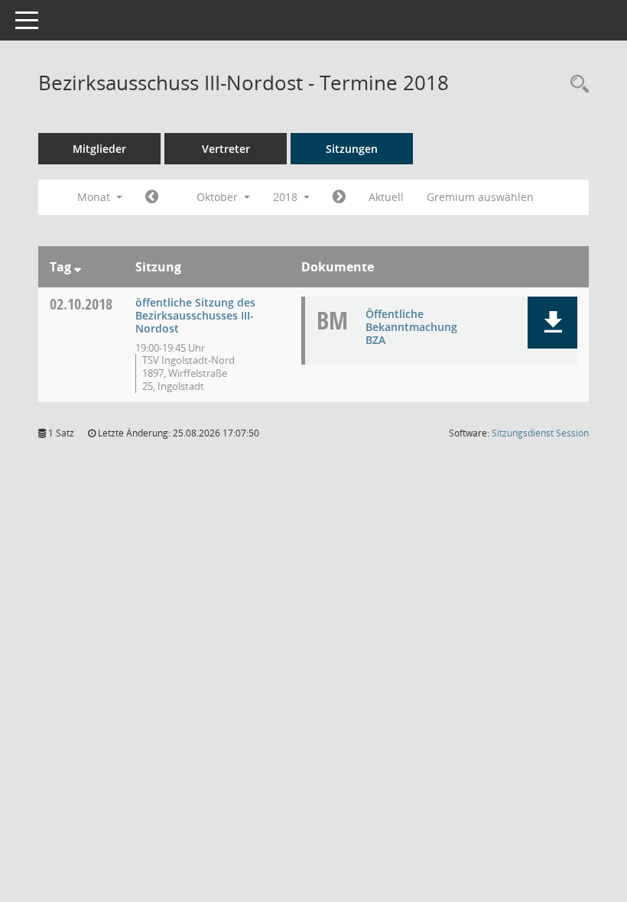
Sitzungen (352, 148)
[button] (552, 323)
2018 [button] (287, 197)
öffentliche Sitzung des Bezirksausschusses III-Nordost (195, 315)
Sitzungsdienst (540, 433)
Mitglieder (99, 148)
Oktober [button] (219, 197)
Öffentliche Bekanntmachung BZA (411, 327)
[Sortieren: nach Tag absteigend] (77, 266)
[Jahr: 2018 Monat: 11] (339, 197)
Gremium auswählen (480, 197)
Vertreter (226, 148)
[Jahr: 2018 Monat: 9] (152, 197)
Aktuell (386, 197)
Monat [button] (95, 197)
